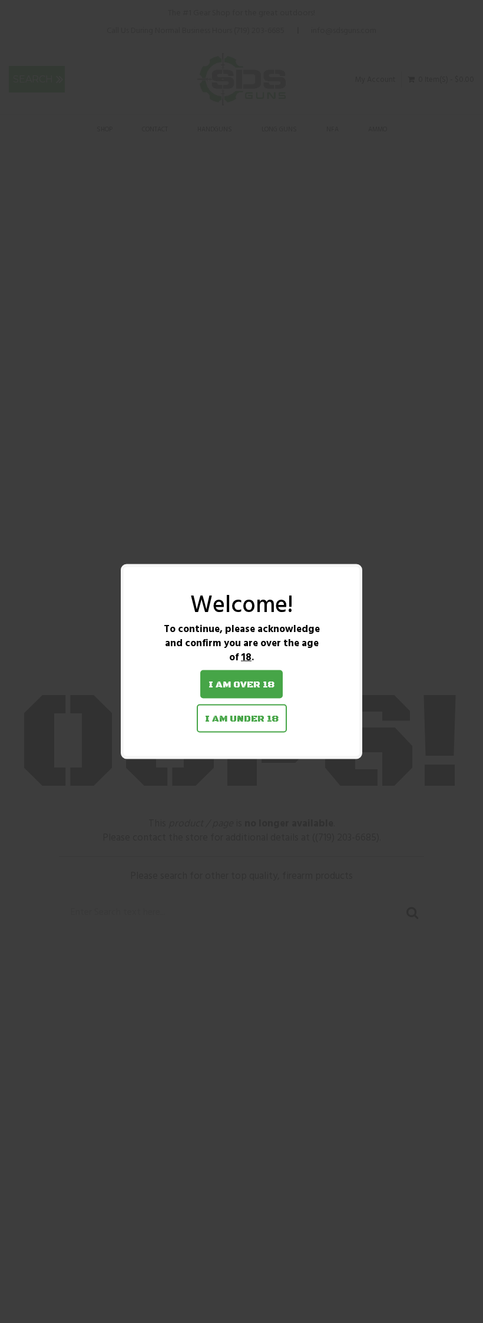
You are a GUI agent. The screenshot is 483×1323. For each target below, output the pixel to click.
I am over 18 (241, 684)
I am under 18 (242, 719)
